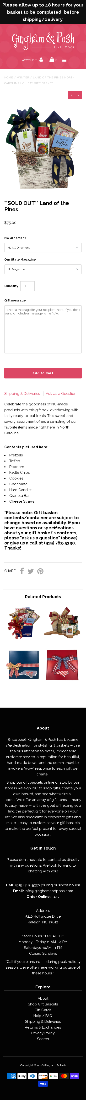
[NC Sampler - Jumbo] (62, 682)
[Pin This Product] (40, 571)
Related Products (43, 596)
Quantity (11, 286)
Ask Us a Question (61, 393)
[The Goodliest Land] (62, 640)
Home (8, 77)
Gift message (15, 300)
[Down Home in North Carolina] (23, 640)
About (43, 998)
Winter (23, 77)
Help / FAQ (42, 1016)
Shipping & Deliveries (22, 393)
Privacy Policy (43, 1033)
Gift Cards (43, 1010)
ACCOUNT (30, 60)
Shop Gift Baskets (43, 1004)
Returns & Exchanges (43, 1027)
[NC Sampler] (23, 682)
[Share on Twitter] (30, 571)
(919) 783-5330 (59, 542)
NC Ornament (15, 238)
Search (43, 1039)
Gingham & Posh (55, 1065)
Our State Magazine (20, 259)
